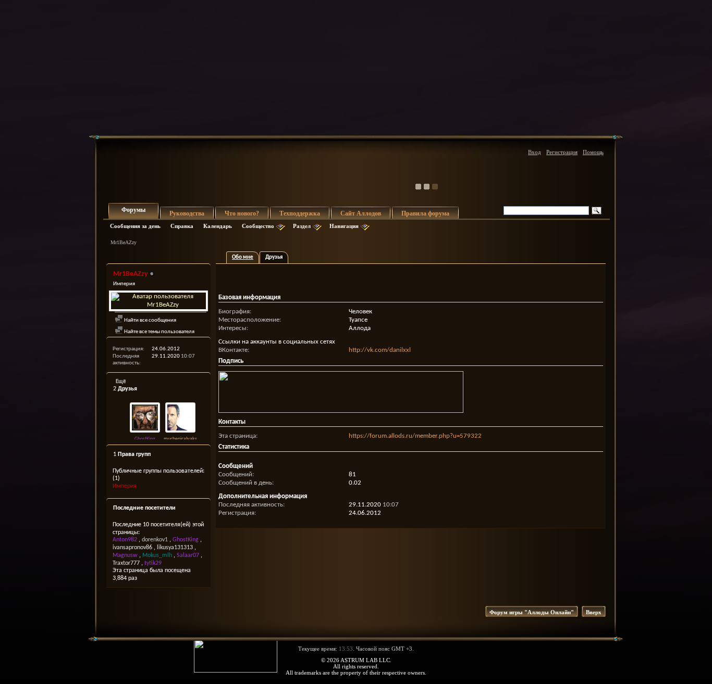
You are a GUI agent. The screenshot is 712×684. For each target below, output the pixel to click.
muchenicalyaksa (182, 439)
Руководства (186, 213)
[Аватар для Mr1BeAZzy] (158, 301)
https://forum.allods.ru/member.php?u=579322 (415, 436)
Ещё (121, 382)
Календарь (217, 226)
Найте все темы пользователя (158, 332)
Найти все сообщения (149, 320)
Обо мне (242, 257)
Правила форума (425, 213)
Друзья (274, 257)
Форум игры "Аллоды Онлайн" (531, 612)
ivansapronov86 (132, 547)
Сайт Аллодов (360, 213)
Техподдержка (299, 213)
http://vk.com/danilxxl (380, 350)
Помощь (593, 152)
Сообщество (258, 226)
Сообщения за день (135, 226)
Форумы (133, 209)
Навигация (344, 226)
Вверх (593, 612)
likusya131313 (175, 547)
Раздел (302, 226)
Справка (181, 226)
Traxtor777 (126, 563)
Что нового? (242, 213)
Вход (534, 152)
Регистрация (562, 152)
